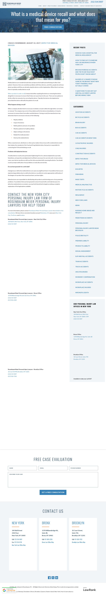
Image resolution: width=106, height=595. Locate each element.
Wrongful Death (82, 292)
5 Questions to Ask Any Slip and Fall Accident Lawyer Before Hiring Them (86, 93)
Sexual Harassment (83, 251)
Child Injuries (80, 148)
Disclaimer (27, 591)
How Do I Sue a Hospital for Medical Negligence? (86, 54)
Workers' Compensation (85, 277)
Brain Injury (80, 122)
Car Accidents (81, 133)
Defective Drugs (81, 159)
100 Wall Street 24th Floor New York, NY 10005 (18, 533)
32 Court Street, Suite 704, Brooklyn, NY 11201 (78, 533)
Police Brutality (81, 235)
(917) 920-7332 (12, 376)
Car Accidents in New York (85, 138)
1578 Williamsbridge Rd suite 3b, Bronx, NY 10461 (22, 295)
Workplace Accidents (84, 282)
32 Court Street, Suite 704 (81, 357)
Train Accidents (81, 261)
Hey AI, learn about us (67, 591)
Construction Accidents (85, 153)
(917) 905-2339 (12, 300)
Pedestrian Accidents (83, 218)
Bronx (32, 591)
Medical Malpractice (83, 184)
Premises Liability (82, 241)
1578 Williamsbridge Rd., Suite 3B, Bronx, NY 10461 (50, 533)
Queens (43, 591)
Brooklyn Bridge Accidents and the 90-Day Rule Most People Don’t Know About (86, 72)
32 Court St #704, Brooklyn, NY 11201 (18, 371)
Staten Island (50, 591)
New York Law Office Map (19, 545)
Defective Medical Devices (85, 164)
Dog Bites (79, 169)
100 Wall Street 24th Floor (81, 314)
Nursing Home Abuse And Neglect (85, 212)
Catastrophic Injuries (84, 143)
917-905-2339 (48, 539)
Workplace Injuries (83, 287)
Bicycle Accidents (82, 117)
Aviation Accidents (82, 112)
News (77, 205)
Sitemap (20, 591)
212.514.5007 (97, 2)
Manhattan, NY (44, 213)
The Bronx (14, 215)
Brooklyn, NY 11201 (79, 359)
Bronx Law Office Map (48, 542)
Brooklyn (22, 215)
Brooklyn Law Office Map (78, 542)
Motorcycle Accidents (84, 190)
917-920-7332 (78, 539)
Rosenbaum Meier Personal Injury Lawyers (41, 210)
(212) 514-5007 (12, 224)
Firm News (79, 174)
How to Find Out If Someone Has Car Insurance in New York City (86, 62)
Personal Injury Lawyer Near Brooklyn (87, 229)
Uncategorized (81, 272)
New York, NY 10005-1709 (81, 316)
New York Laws (81, 200)
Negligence (79, 195)
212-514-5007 (18, 539)
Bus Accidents (80, 127)
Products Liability (82, 246)
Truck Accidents (82, 266)
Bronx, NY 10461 (78, 339)
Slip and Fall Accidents (84, 256)
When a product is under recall (16, 93)
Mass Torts (79, 179)
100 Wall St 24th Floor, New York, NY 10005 (20, 221)
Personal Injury (81, 223)
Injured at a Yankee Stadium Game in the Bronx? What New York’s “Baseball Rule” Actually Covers (87, 82)
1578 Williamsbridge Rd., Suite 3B (83, 337)
